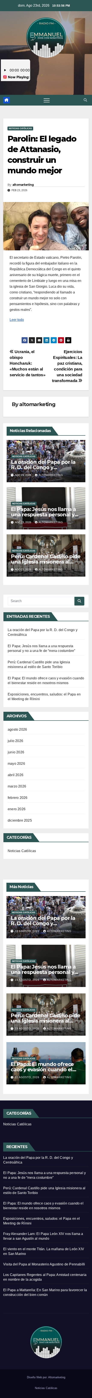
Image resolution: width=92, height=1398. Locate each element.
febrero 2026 (17, 798)
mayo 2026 (16, 763)
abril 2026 (15, 775)
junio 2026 (16, 752)
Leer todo (17, 320)
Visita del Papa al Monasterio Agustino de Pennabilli (44, 1264)
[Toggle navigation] (46, 100)
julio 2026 (15, 741)
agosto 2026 (17, 729)
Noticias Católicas (20, 128)
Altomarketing (56, 1377)
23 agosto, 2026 (27, 931)
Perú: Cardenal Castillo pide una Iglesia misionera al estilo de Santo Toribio (45, 561)
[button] (85, 100)
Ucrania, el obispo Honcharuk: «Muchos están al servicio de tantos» (28, 363)
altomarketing (23, 185)
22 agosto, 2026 (27, 1077)
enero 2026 (16, 809)
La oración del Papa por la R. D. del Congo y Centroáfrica (43, 467)
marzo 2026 (17, 786)
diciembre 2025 (20, 820)
